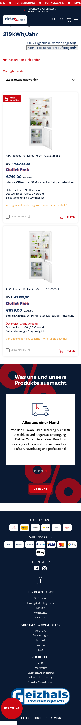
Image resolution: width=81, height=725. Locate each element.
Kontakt (40, 608)
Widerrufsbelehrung (40, 677)
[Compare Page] (29, 218)
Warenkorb (40, 617)
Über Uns (40, 631)
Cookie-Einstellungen (40, 682)
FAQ (40, 650)
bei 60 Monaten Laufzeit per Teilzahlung (40, 182)
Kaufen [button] (70, 217)
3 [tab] (42, 471)
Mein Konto (40, 613)
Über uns (41, 489)
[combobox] (41, 80)
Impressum (40, 668)
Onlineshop (40, 598)
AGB (40, 663)
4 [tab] (46, 471)
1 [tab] (35, 471)
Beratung (12, 708)
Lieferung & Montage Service (40, 603)
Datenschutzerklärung (41, 673)
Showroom (40, 645)
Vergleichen (18, 216)
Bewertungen (41, 635)
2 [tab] (39, 471)
